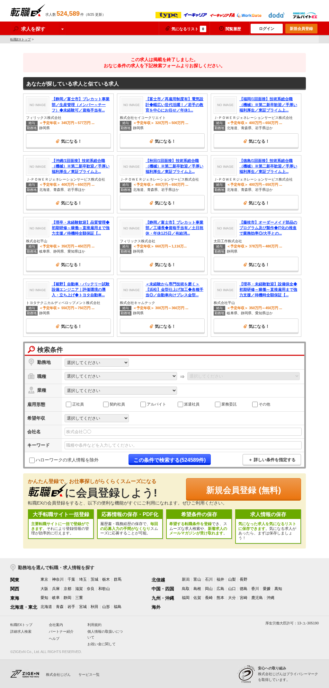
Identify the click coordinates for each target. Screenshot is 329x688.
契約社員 (117, 404)
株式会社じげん (58, 674)
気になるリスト (188, 29)
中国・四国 (163, 588)
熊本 (220, 597)
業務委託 (229, 404)
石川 (209, 579)
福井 (220, 579)
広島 (220, 588)
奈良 (90, 588)
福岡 (186, 597)
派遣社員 (192, 404)
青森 (60, 606)
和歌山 (104, 588)
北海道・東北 (23, 607)
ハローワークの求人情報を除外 (67, 459)
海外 (156, 607)
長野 (243, 579)
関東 (14, 579)
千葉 (71, 579)
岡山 (209, 588)
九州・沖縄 (163, 598)
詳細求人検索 (20, 631)
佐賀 (197, 597)
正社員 (78, 404)
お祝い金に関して (101, 644)
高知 (278, 588)
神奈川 (58, 579)
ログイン (266, 28)
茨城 (94, 579)
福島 (117, 606)
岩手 (71, 606)
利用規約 (94, 625)
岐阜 (56, 597)
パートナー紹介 (61, 631)
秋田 (94, 606)
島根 (197, 588)
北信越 (158, 579)
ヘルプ (54, 638)
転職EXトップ (20, 39)
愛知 (44, 597)
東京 (44, 579)
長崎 (209, 597)
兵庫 (56, 588)
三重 (79, 597)
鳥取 (186, 588)
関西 (14, 588)
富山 (197, 579)
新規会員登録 (301, 28)
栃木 (106, 579)
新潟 (186, 579)
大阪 (44, 588)
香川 (255, 588)
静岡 (67, 597)
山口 (232, 588)
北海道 (46, 606)
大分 (232, 597)
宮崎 (243, 597)
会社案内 (56, 625)
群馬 (117, 579)
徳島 (243, 588)
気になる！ (71, 141)
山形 (106, 606)
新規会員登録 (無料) (243, 490)
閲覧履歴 (233, 29)
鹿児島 (257, 597)
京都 (67, 588)
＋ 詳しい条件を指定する (272, 459)
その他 (264, 404)
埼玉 (83, 579)
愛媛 (267, 588)
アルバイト (156, 404)
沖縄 (270, 597)
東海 (14, 598)
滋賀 (79, 588)
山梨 (232, 579)
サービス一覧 (89, 674)
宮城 (83, 606)
